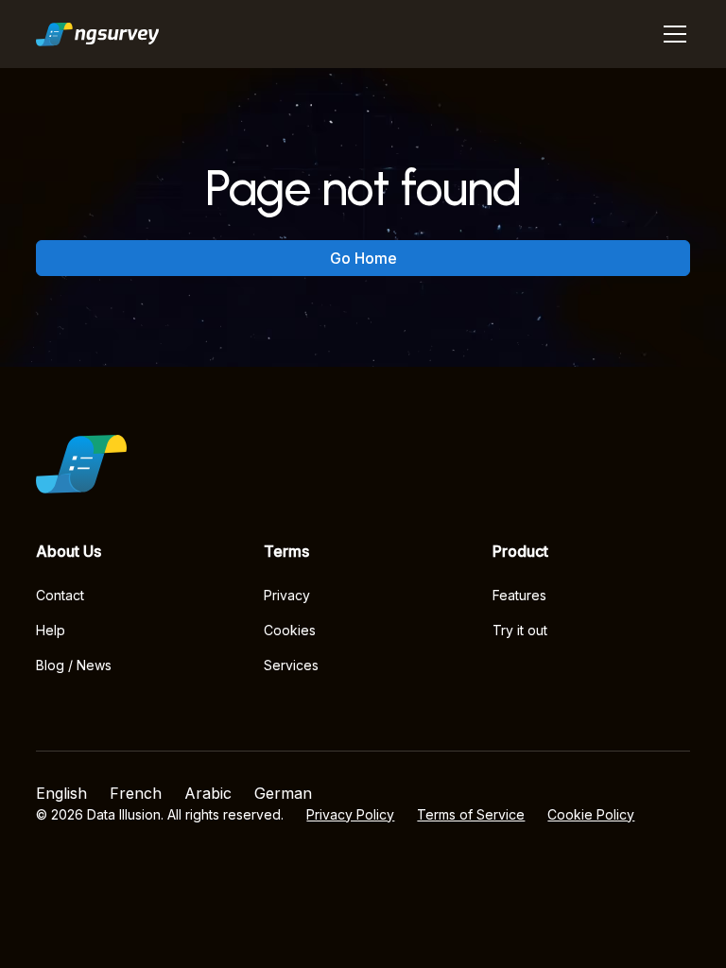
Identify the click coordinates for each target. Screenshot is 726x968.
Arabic (208, 793)
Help (50, 630)
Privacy (287, 595)
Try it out (520, 630)
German (283, 793)
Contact (60, 595)
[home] (98, 34)
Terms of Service (471, 814)
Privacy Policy (350, 814)
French (136, 793)
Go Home (363, 258)
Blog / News (74, 665)
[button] (671, 34)
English (61, 793)
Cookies (290, 630)
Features (519, 595)
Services (291, 665)
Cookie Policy (590, 814)
